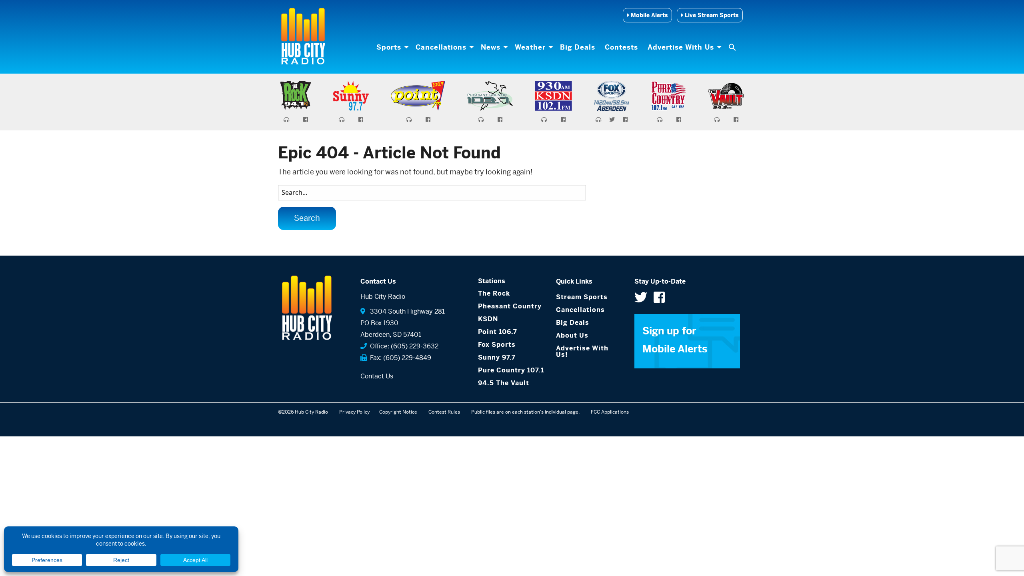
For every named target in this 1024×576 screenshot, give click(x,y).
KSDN (488, 319)
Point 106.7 (497, 332)
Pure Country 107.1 (511, 370)
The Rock (494, 293)
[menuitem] (391, 47)
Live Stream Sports (710, 15)
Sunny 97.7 (497, 357)
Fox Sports (497, 344)
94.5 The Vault (503, 383)
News (490, 47)
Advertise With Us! (582, 351)
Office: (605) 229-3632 (402, 346)
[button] (733, 47)
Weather (530, 47)
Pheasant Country (510, 306)
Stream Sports (582, 297)
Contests (621, 47)
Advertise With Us (681, 47)
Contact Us (376, 376)
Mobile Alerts (648, 15)
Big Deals (577, 47)
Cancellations (441, 47)
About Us (572, 335)
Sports (388, 47)
